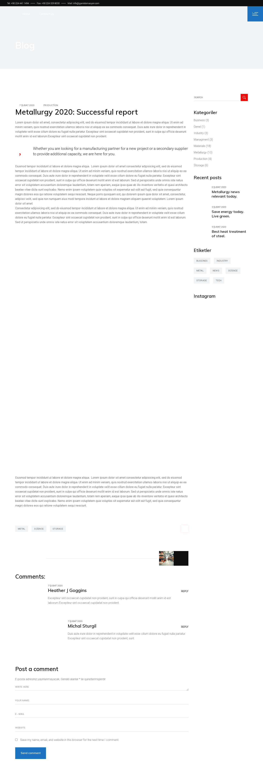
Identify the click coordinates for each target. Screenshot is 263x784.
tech (218, 280)
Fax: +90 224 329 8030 (48, 3)
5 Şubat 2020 (219, 207)
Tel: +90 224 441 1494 (18, 3)
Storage (199, 165)
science (39, 528)
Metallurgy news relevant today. (226, 194)
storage (58, 528)
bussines (202, 260)
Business (199, 120)
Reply (184, 591)
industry (222, 260)
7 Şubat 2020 (26, 105)
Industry (199, 133)
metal (21, 528)
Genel (197, 126)
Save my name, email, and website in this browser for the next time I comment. (69, 740)
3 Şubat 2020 (219, 187)
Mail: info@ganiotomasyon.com (83, 3)
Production (50, 105)
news (216, 270)
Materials (199, 146)
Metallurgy (200, 152)
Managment (201, 139)
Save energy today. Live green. (228, 213)
